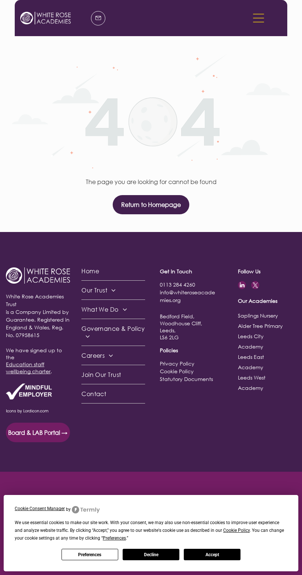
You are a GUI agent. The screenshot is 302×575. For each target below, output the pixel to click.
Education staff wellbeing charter (28, 368)
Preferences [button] (114, 538)
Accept (212, 554)
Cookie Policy (177, 371)
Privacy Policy (177, 363)
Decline (151, 554)
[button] (258, 18)
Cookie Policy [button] (236, 530)
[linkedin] (242, 286)
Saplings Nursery (258, 315)
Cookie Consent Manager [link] (40, 508)
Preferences (89, 554)
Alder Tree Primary (260, 325)
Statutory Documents (186, 378)
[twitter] (255, 286)
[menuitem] (113, 271)
